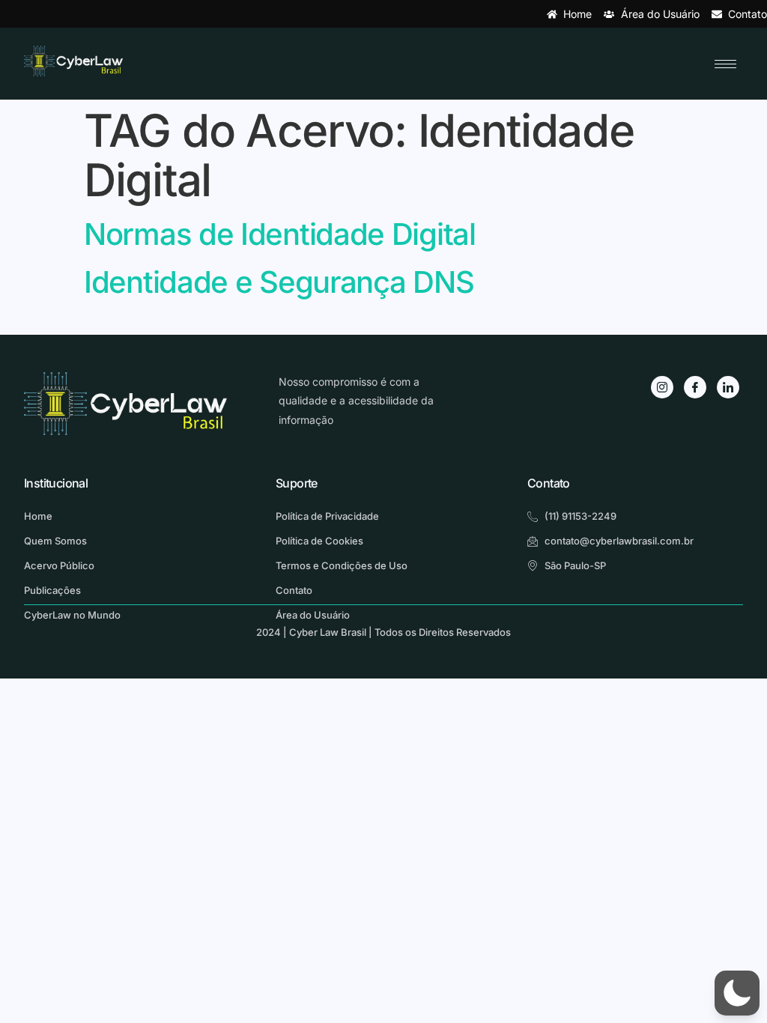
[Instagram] (662, 387)
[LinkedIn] (728, 387)
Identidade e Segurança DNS (278, 282)
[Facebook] (695, 387)
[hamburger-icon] (725, 64)
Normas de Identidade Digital (280, 234)
